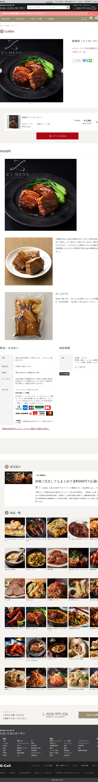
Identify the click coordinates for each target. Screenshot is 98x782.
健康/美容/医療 (82, 750)
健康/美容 (34, 755)
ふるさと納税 (59, 1)
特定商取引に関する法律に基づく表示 (68, 773)
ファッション (68, 743)
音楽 (65, 745)
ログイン (91, 20)
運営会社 (3, 773)
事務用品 (66, 750)
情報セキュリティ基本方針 (43, 773)
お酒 (18, 745)
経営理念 (12, 773)
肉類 (4, 748)
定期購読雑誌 (54, 745)
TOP (1, 25)
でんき (80, 1)
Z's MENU (9, 31)
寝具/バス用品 (54, 753)
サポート (95, 1)
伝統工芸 (66, 755)
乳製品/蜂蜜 (20, 753)
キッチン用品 (54, 750)
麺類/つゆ (20, 741)
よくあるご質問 (89, 773)
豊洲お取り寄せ (36, 748)
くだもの (5, 743)
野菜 (4, 750)
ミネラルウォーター (23, 743)
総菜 (32, 743)
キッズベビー (68, 753)
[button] (29, 103)
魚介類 (5, 745)
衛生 (79, 748)
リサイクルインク (83, 743)
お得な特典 (88, 1)
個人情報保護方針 (25, 773)
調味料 (19, 750)
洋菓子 (5, 753)
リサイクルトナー (83, 741)
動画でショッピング (56, 741)
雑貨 (51, 755)
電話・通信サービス (70, 1)
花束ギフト (53, 743)
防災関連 (81, 745)
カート (96, 20)
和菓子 (5, 755)
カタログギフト (36, 753)
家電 (51, 748)
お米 (4, 741)
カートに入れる (59, 136)
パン (18, 755)
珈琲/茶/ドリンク (22, 748)
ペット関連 (67, 741)
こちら (28, 126)
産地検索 (34, 750)
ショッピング (49, 1)
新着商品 (51, 19)
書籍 (65, 748)
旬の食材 (34, 745)
